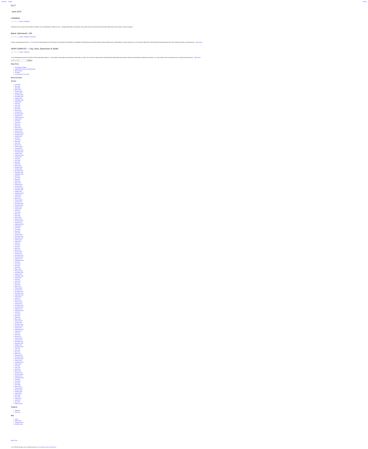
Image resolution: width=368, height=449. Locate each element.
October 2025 (18, 98)
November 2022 (19, 151)
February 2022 (19, 167)
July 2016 (17, 262)
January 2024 (18, 131)
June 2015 (17, 281)
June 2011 (17, 350)
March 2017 (18, 250)
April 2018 (17, 233)
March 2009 (18, 386)
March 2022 (18, 165)
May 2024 (17, 124)
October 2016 (18, 258)
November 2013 (19, 307)
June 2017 (17, 245)
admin (21, 21)
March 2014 (18, 300)
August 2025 (18, 101)
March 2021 (18, 183)
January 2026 (18, 93)
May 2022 (17, 162)
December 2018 (19, 220)
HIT (13, 5)
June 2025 (17, 105)
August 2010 (18, 364)
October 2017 (18, 239)
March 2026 (18, 89)
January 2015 (18, 289)
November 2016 (19, 257)
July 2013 (17, 312)
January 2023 (18, 148)
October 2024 (18, 115)
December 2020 (19, 188)
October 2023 (18, 136)
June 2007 (17, 400)
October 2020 (18, 191)
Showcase (33, 36)
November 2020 (19, 189)
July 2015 (17, 279)
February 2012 (19, 338)
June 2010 (17, 367)
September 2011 (19, 346)
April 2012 (17, 334)
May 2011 (17, 352)
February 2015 (19, 288)
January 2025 (18, 112)
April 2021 (17, 181)
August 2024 (18, 119)
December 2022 (19, 150)
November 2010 (19, 358)
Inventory (4, 1)
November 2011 (19, 343)
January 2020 (18, 202)
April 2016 (17, 267)
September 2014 (19, 295)
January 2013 (18, 322)
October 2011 (18, 345)
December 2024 (19, 114)
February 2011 (18, 355)
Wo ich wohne (18, 70)
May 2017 (17, 246)
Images (10, 1)
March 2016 (18, 269)
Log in (16, 419)
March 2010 (18, 371)
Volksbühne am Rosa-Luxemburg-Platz (25, 69)
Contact (365, 1)
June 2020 (17, 196)
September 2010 (19, 362)
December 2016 (19, 255)
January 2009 (18, 390)
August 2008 (18, 393)
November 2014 (19, 293)
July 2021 (17, 176)
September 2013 (19, 310)
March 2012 (18, 336)
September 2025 (19, 100)
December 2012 (19, 324)
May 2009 (17, 383)
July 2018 (17, 227)
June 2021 (17, 177)
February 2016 (19, 271)
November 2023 (19, 134)
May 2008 (17, 396)
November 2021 (19, 172)
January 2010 (18, 372)
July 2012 (17, 333)
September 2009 (19, 377)
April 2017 (17, 248)
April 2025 (17, 108)
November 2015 (19, 272)
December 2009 (19, 374)
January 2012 (18, 340)
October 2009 (18, 376)
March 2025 (18, 110)
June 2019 (17, 212)
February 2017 (19, 252)
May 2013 (17, 315)
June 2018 (17, 229)
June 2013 (17, 314)
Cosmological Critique (20, 67)
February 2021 (19, 184)
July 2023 (17, 138)
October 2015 (18, 274)
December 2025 (19, 95)
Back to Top (14, 440)
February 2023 (19, 146)
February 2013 (19, 321)
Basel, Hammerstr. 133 (21, 33)
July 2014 (17, 298)
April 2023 (17, 143)
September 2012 (19, 329)
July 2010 (17, 365)
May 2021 (17, 179)
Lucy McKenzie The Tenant (22, 74)
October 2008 (18, 391)
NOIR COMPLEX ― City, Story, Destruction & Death (34, 49)
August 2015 (18, 277)
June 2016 (17, 264)
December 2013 (19, 305)
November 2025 (19, 96)
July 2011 (17, 348)
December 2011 (19, 341)
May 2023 (17, 141)
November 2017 (19, 238)
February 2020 (19, 200)
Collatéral (15, 18)
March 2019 (18, 217)
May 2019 (17, 214)
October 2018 (18, 222)
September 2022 (19, 155)
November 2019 (19, 205)
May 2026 (17, 86)
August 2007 (18, 398)
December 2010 (19, 357)
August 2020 (18, 195)
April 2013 (17, 317)
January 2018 (18, 234)
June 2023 (17, 139)
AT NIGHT (17, 72)
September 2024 (19, 117)
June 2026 (17, 84)
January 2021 (18, 186)
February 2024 (19, 129)
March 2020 (18, 198)
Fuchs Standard (40, 447)
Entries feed (18, 420)
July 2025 (17, 103)
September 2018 (19, 224)
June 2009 (17, 381)
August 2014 (18, 296)
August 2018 (18, 226)
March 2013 (18, 319)
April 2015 (17, 284)
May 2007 (17, 402)
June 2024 (17, 122)
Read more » (199, 42)
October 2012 (18, 327)
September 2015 (19, 276)
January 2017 (18, 253)
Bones (47, 447)
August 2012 (18, 331)
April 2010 (17, 369)
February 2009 (19, 388)
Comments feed (19, 422)
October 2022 (18, 153)
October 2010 (18, 360)
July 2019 (17, 210)
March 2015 (18, 286)
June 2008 (17, 395)
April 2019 (17, 215)
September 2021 (19, 174)
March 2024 (18, 127)
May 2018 (17, 231)
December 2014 (19, 291)
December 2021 (19, 170)
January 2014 (18, 303)
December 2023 (19, 133)
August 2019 (18, 208)
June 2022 (17, 160)
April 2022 (17, 164)
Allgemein (27, 21)
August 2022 (18, 157)
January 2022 (18, 169)
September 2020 (19, 193)
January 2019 (18, 219)
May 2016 (17, 265)
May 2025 (17, 107)
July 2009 (17, 379)
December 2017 (19, 236)
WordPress (53, 447)
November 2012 (19, 326)
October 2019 (18, 207)
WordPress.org (19, 424)
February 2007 (19, 403)
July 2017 (17, 243)
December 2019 (19, 203)
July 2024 (17, 120)
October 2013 (18, 308)
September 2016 (19, 260)
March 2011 (18, 353)
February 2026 (19, 91)
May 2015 (17, 283)
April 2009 (17, 384)
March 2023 (18, 145)
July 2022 (17, 158)
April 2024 (17, 126)
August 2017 (18, 241)
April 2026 (17, 88)
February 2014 (19, 302)
